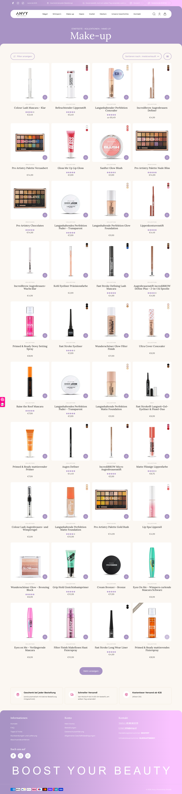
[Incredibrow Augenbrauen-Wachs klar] (30, 260)
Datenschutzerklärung (74, 732)
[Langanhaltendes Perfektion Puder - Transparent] (70, 200)
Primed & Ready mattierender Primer (30, 468)
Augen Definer (70, 466)
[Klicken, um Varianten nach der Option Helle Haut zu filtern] (127, 185)
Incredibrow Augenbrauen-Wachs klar (30, 287)
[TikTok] (22, 3)
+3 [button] (128, 371)
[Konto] (159, 14)
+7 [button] (128, 72)
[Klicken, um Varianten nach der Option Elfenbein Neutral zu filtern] (127, 68)
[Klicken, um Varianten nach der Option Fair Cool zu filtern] (168, 306)
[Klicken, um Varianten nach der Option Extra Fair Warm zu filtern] (168, 308)
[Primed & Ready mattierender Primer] (30, 441)
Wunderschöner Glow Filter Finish (111, 347)
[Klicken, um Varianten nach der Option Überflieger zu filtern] (168, 429)
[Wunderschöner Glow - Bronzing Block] (30, 561)
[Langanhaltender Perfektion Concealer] (111, 82)
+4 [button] (87, 133)
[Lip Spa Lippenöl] (152, 501)
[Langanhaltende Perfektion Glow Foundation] (111, 200)
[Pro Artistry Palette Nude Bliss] (152, 142)
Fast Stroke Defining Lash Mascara (111, 287)
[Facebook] (13, 3)
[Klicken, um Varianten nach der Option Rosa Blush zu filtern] (168, 487)
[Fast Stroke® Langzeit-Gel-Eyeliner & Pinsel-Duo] (152, 381)
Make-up (70, 14)
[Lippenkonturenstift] (152, 200)
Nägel (45, 14)
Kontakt (137, 14)
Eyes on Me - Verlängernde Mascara (30, 649)
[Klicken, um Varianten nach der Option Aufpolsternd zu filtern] (87, 126)
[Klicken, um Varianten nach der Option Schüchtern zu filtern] (127, 126)
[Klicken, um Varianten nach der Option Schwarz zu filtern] (87, 244)
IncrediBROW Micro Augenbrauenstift (111, 468)
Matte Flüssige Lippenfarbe (152, 466)
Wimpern (57, 14)
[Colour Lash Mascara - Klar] (30, 82)
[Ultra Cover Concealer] (152, 320)
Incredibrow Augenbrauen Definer (152, 109)
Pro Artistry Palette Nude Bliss (152, 168)
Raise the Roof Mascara (29, 406)
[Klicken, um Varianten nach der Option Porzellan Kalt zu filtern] (168, 304)
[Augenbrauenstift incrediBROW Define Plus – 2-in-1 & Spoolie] (152, 260)
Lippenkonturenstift (152, 225)
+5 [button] (168, 311)
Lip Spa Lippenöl (152, 526)
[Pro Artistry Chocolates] (30, 200)
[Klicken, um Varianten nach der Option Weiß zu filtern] (87, 248)
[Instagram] (17, 3)
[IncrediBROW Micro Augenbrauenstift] (111, 441)
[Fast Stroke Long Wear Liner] (111, 622)
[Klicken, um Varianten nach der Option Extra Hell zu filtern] (127, 70)
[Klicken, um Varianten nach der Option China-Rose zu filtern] (87, 68)
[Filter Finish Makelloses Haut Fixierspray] (70, 622)
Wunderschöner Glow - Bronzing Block (30, 588)
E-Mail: (128, 728)
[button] (154, 14)
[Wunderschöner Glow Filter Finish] (111, 320)
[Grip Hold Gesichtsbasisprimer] (70, 561)
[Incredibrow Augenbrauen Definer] (152, 82)
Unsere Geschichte (120, 14)
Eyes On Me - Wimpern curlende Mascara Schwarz (152, 588)
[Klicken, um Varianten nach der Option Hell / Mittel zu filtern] (127, 306)
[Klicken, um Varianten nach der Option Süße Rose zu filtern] (87, 70)
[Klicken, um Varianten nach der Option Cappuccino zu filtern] (168, 185)
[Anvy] (22, 14)
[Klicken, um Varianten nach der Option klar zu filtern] (87, 128)
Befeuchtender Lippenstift (70, 107)
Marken (103, 14)
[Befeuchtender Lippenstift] (70, 82)
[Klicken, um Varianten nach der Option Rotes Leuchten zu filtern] (168, 489)
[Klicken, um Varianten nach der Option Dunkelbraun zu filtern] (168, 70)
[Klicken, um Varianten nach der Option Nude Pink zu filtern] (168, 184)
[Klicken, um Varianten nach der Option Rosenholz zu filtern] (87, 66)
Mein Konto (70, 724)
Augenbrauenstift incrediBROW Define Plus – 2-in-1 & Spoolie (152, 287)
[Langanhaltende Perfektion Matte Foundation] (111, 381)
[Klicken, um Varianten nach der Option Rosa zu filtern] (168, 187)
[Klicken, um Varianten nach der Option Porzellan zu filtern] (127, 66)
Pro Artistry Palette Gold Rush (111, 526)
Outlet (92, 14)
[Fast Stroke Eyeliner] (70, 320)
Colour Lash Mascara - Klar (30, 107)
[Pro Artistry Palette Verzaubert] (30, 142)
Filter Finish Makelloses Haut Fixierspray (71, 649)
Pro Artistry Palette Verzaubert (30, 168)
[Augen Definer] (70, 441)
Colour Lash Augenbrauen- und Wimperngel (30, 528)
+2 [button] (128, 190)
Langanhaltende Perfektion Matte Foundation (111, 408)
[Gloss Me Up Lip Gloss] (70, 142)
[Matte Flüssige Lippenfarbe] (152, 441)
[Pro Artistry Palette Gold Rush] (111, 501)
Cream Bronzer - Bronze (111, 587)
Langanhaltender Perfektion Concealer (111, 109)
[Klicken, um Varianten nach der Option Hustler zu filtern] (168, 425)
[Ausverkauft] (167, 637)
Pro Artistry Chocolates (30, 225)
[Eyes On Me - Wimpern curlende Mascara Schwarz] (152, 561)
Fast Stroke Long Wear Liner (111, 647)
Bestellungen (70, 728)
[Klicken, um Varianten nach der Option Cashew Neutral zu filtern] (127, 187)
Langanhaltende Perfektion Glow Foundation (111, 227)
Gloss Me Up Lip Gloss (71, 168)
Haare (81, 14)
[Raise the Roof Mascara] (30, 381)
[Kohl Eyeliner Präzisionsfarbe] (70, 260)
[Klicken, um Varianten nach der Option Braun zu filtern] (168, 68)
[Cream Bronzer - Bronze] (111, 561)
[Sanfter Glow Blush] (111, 142)
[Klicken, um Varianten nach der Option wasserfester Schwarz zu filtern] (127, 246)
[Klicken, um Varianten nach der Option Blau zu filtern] (127, 248)
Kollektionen (92, 29)
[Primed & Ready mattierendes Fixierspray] (152, 622)
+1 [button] (127, 133)
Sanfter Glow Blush (111, 168)
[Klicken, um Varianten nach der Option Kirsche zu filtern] (127, 130)
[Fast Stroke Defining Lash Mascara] (111, 260)
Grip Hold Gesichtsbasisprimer (71, 587)
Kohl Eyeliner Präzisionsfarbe (71, 285)
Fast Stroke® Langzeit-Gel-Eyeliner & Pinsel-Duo (152, 408)
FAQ (12, 728)
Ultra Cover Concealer (152, 346)
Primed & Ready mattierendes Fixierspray (152, 649)
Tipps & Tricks (16, 732)
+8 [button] (87, 72)
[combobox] (136, 3)
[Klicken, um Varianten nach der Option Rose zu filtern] (127, 128)
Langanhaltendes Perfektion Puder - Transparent (70, 227)
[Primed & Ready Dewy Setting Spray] (30, 320)
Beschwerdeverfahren (20, 740)
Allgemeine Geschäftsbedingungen (80, 736)
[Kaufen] (44, 97)
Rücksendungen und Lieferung (24, 736)
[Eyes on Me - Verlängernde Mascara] (30, 622)
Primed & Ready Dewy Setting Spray (30, 347)
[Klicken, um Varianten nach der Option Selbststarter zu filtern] (168, 427)
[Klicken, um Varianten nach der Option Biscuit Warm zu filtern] (87, 489)
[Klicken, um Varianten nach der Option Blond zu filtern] (168, 66)
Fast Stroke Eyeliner (70, 346)
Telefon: (128, 723)
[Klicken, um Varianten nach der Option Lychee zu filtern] (87, 130)
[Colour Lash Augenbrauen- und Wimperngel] (30, 501)
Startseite (77, 29)
